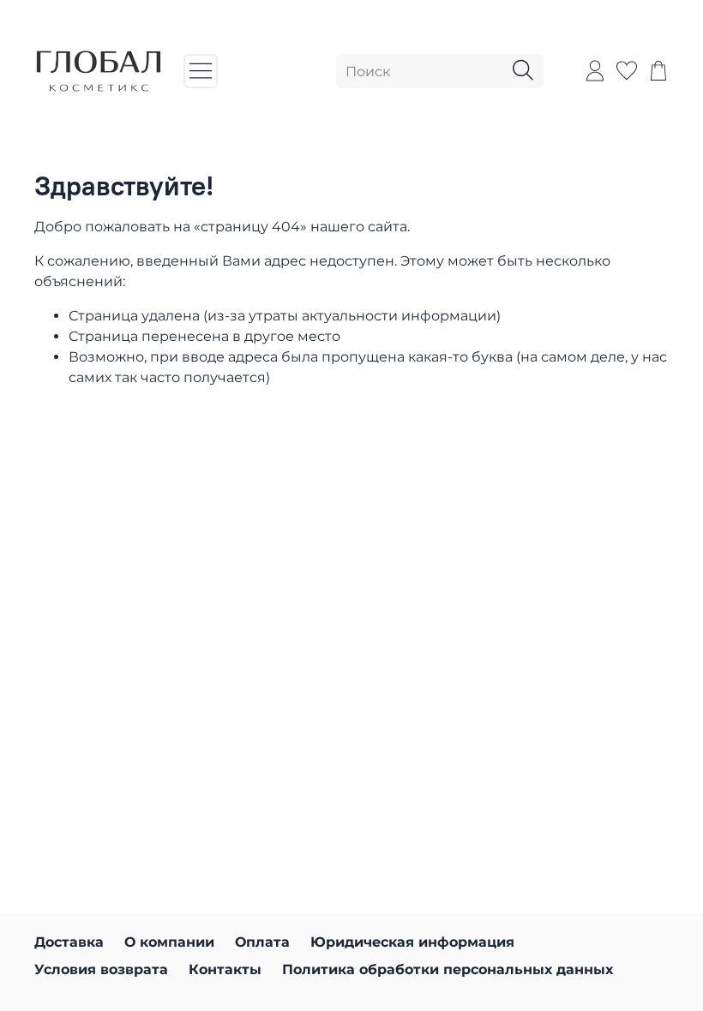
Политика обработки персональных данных (447, 969)
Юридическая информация (412, 942)
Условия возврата (101, 969)
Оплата (262, 942)
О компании (169, 942)
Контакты (225, 969)
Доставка (69, 942)
